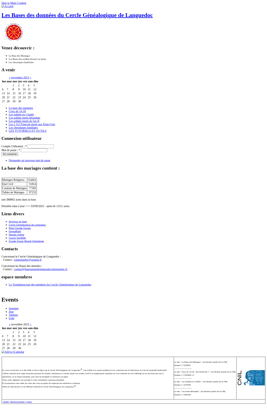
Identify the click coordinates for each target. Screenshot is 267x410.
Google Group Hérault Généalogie (26, 241)
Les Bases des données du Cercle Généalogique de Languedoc (77, 15)
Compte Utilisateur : (14, 146)
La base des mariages (21, 108)
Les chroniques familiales (23, 127)
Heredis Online (16, 234)
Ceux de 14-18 (17, 111)
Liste (11, 318)
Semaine (14, 308)
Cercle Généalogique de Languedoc (27, 225)
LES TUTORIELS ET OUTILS (27, 130)
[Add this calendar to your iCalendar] (12, 351)
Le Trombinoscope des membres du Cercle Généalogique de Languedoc (50, 284)
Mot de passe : (10, 150)
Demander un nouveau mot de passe (29, 160)
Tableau (13, 314)
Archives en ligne (18, 221)
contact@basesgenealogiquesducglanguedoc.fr (40, 269)
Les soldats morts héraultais (24, 117)
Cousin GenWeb (17, 238)
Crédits (6, 402)
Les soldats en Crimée (21, 114)
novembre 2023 (20, 77)
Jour (11, 311)
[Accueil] (7, 6)
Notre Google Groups (20, 228)
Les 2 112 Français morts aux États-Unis (32, 124)
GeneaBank (15, 231)
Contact (29, 402)
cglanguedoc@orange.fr (28, 259)
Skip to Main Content (13, 3)
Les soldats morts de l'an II (24, 121)
